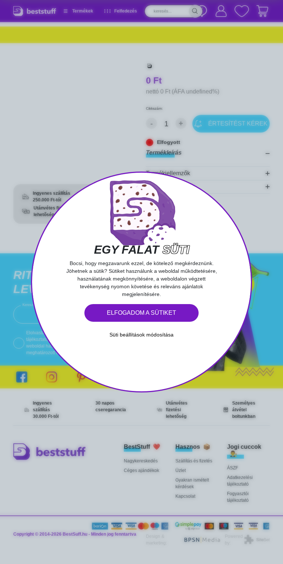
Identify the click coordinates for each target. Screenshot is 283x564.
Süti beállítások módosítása (141, 335)
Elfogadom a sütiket (141, 313)
